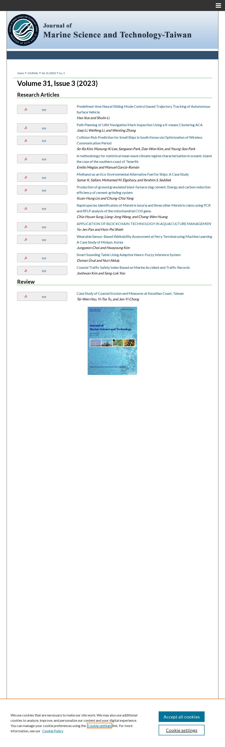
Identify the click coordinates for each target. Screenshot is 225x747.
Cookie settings (99, 725)
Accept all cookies (181, 716)
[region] (112, 723)
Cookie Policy (52, 731)
